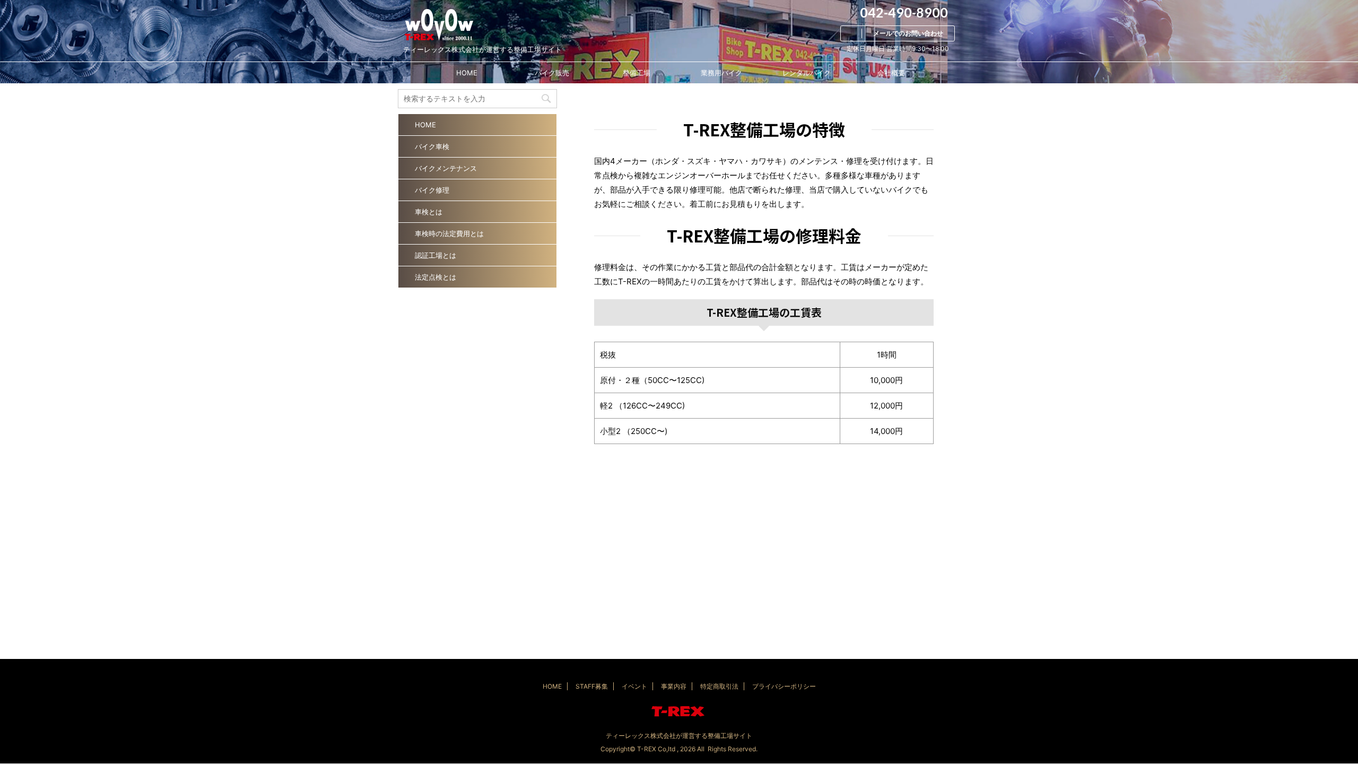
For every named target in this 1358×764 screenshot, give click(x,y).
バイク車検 (432, 146)
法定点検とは (435, 277)
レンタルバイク (806, 72)
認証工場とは (435, 255)
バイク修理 (432, 190)
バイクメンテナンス (446, 168)
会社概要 (891, 72)
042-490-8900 (902, 12)
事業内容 (673, 686)
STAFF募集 (592, 686)
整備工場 (636, 72)
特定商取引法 (719, 686)
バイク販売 (552, 72)
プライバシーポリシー (784, 686)
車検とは (428, 211)
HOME (466, 72)
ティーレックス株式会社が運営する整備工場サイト (679, 736)
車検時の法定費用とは (449, 233)
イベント (634, 686)
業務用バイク (721, 72)
